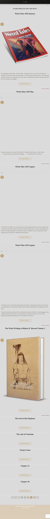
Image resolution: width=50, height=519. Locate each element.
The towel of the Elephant (25, 418)
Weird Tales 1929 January (25, 13)
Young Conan (25, 450)
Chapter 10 (25, 481)
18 (21, 497)
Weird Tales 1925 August (25, 166)
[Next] (37, 497)
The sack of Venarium (25, 434)
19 (25, 497)
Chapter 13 (25, 465)
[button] (26, 2)
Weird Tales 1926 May (25, 91)
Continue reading (25, 83)
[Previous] (12, 497)
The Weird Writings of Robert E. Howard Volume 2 (25, 328)
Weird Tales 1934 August (25, 245)
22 (34, 497)
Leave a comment (45, 88)
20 (28, 497)
